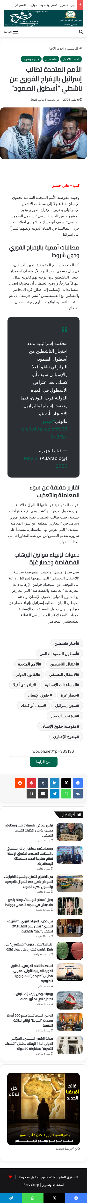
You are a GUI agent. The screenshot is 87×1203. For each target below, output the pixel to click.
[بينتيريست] (31, 783)
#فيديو (49, 421)
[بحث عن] (81, 31)
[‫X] (66, 783)
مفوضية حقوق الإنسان (59, 726)
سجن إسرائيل (66, 705)
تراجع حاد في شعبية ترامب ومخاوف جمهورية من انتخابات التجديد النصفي (29, 830)
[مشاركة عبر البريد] (43, 793)
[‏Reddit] (20, 783)
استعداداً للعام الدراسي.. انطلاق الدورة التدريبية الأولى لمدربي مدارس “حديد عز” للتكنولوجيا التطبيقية (32, 973)
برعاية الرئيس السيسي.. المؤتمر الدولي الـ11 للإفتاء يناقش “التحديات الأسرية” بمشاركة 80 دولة (29, 1043)
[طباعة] (31, 793)
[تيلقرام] (54, 793)
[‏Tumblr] (43, 783)
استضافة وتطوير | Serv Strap (43, 1185)
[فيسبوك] (78, 783)
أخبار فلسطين (65, 643)
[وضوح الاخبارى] (43, 18)
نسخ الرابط (43, 762)
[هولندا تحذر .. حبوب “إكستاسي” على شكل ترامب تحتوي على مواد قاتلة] (70, 951)
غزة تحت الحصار (64, 715)
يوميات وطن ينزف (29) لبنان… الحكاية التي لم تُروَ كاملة (33, 996)
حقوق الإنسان (39, 695)
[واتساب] (66, 793)
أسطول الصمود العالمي (58, 653)
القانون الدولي (26, 674)
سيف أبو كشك (32, 705)
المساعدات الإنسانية (61, 684)
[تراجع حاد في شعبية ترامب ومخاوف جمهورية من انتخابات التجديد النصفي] (70, 832)
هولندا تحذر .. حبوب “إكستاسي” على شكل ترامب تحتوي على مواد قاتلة (28, 946)
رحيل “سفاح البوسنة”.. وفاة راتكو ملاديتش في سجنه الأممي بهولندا (29, 902)
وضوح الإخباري (65, 736)
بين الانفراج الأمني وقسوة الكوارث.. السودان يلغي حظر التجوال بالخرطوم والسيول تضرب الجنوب (28, 881)
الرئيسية (73, 48)
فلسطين (51, 59)
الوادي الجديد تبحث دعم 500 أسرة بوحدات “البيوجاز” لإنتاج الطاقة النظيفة (30, 1020)
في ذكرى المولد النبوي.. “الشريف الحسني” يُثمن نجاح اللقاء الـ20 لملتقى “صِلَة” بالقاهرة (30, 926)
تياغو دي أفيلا (23, 684)
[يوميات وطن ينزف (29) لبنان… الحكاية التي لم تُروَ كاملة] (70, 1000)
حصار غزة (69, 695)
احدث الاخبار (56, 48)
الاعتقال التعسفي (63, 674)
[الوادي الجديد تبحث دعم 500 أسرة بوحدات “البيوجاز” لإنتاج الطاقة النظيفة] (70, 1022)
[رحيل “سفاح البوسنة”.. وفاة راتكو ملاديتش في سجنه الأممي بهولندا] (70, 906)
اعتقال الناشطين (63, 664)
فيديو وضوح (31, 59)
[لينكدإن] (54, 783)
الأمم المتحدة (28, 664)
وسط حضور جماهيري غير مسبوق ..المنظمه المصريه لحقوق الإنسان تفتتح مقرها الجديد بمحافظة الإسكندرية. (30, 856)
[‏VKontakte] (78, 793)
